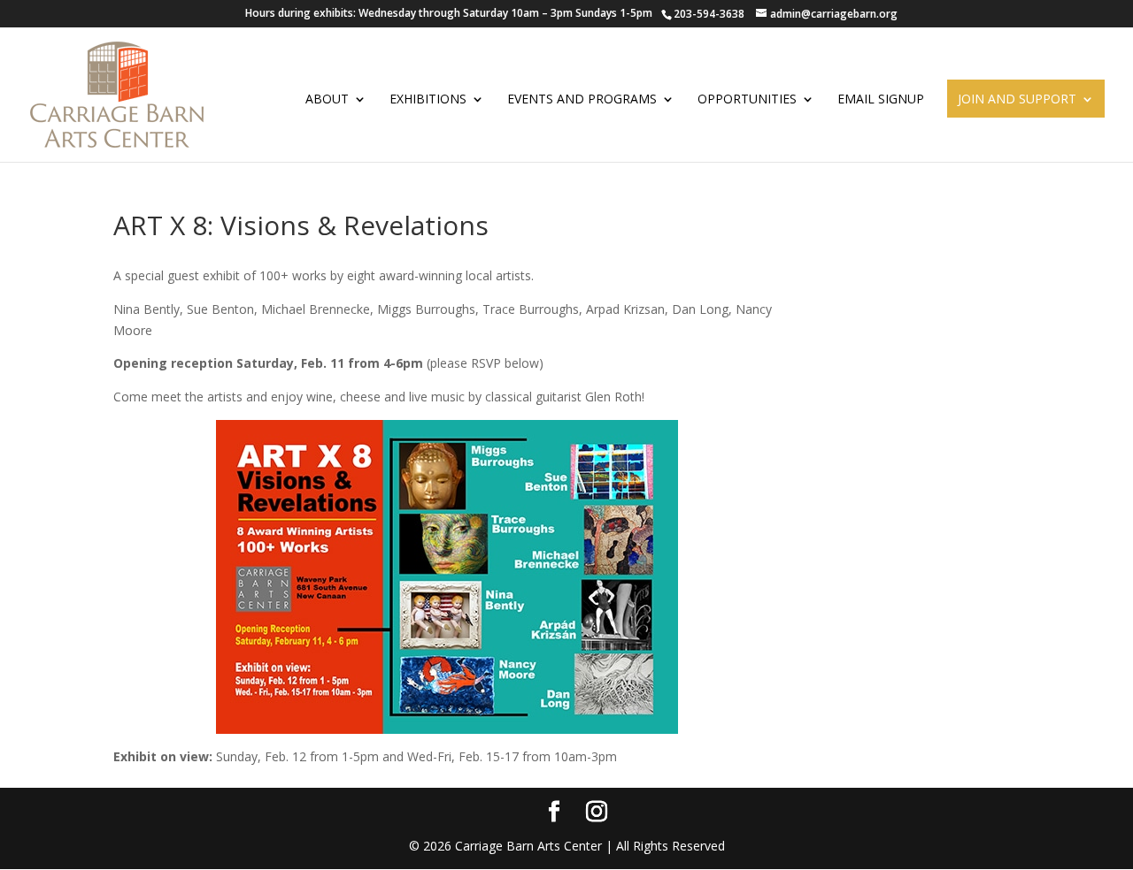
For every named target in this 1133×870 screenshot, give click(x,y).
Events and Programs (582, 99)
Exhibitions (427, 99)
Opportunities (747, 99)
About (327, 99)
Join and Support (1017, 99)
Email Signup (880, 99)
